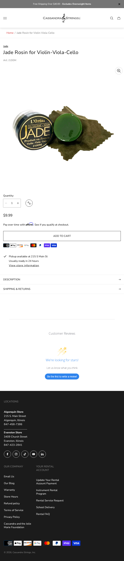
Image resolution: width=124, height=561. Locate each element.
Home (10, 33)
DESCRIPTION (11, 279)
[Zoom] (118, 70)
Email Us (9, 476)
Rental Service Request (50, 500)
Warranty (9, 490)
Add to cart (62, 236)
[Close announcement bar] (119, 4)
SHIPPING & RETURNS (16, 289)
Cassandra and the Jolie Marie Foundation (17, 525)
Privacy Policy (12, 517)
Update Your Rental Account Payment (47, 481)
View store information (24, 265)
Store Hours (11, 496)
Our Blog (9, 483)
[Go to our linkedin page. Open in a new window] (42, 454)
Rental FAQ (43, 514)
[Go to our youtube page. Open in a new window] (33, 454)
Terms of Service (13, 510)
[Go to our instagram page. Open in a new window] (16, 454)
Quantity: (8, 195)
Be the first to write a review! (62, 376)
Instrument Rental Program (46, 492)
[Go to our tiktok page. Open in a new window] (24, 454)
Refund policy (12, 503)
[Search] (111, 18)
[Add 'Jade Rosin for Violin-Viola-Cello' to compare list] (29, 203)
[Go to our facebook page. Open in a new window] (7, 454)
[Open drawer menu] (5, 18)
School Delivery (45, 507)
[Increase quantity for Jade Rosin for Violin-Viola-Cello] (18, 203)
